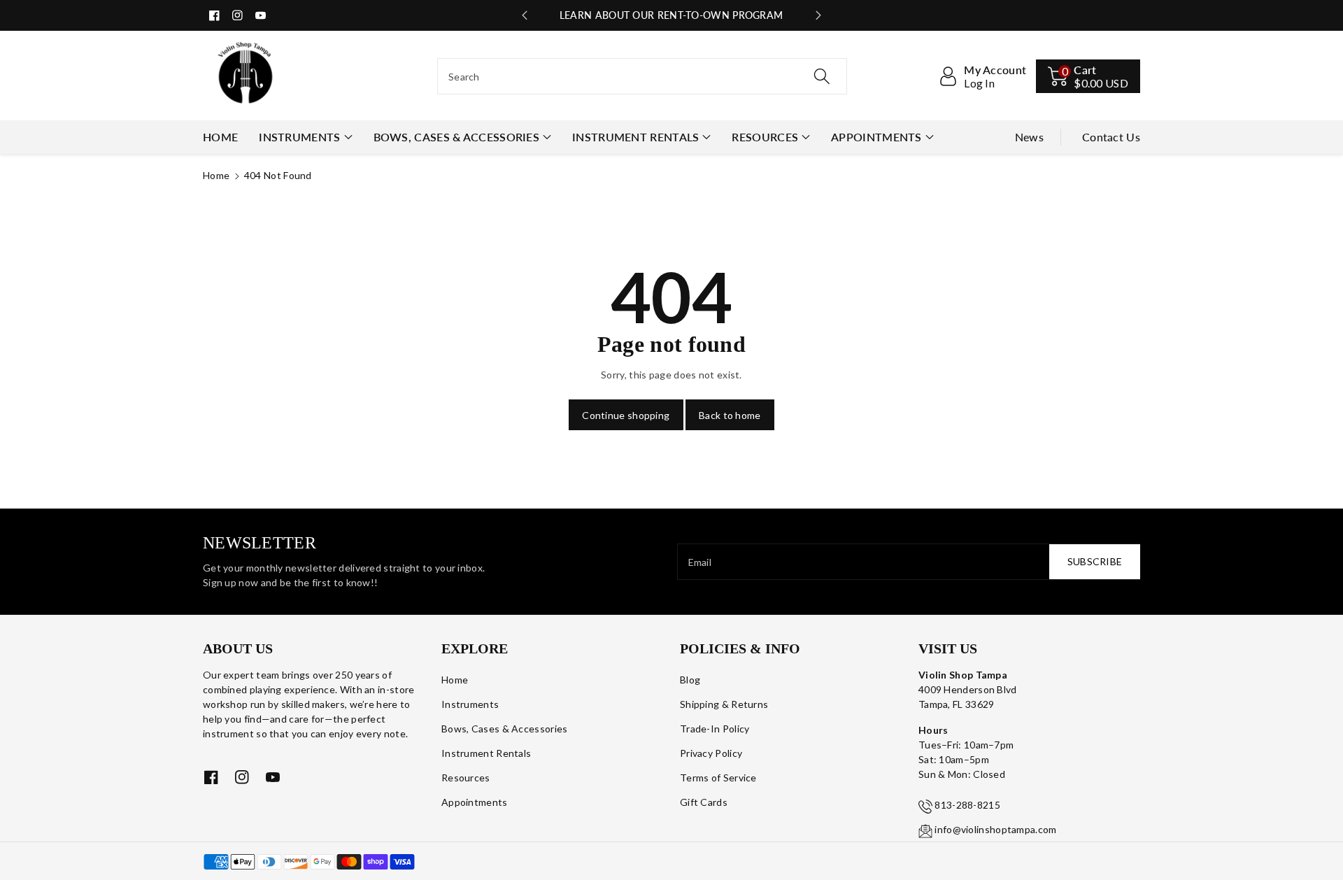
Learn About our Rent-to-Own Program (671, 15)
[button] (1088, 76)
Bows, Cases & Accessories (457, 136)
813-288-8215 (967, 805)
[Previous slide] (525, 15)
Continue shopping (625, 415)
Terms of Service (718, 777)
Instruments (299, 136)
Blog (690, 680)
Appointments (876, 136)
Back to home (730, 415)
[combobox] (642, 76)
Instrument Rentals (635, 136)
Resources (765, 136)
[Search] (821, 76)
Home (216, 175)
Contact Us (1111, 136)
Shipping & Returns (724, 704)
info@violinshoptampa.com (995, 829)
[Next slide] (818, 15)
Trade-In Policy (715, 728)
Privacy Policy (711, 753)
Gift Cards (703, 802)
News (1029, 136)
